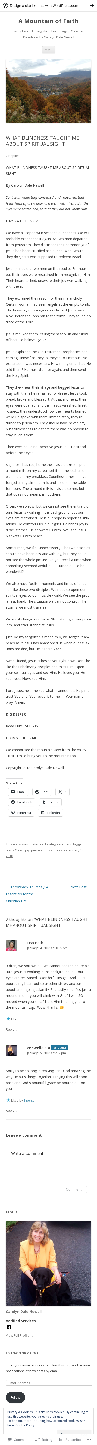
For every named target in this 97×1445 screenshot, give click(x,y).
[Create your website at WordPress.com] (48, 5)
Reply (10, 1029)
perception (39, 850)
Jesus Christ (15, 850)
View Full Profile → (20, 1335)
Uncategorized (55, 844)
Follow (15, 1397)
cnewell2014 (38, 1047)
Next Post (80, 887)
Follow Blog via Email (23, 1353)
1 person (30, 1100)
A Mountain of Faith (48, 21)
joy (27, 850)
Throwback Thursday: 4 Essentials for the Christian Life (27, 894)
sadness (55, 850)
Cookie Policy (24, 1425)
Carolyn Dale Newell (24, 1311)
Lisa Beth (35, 942)
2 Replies (13, 156)
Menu (48, 50)
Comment (74, 1189)
